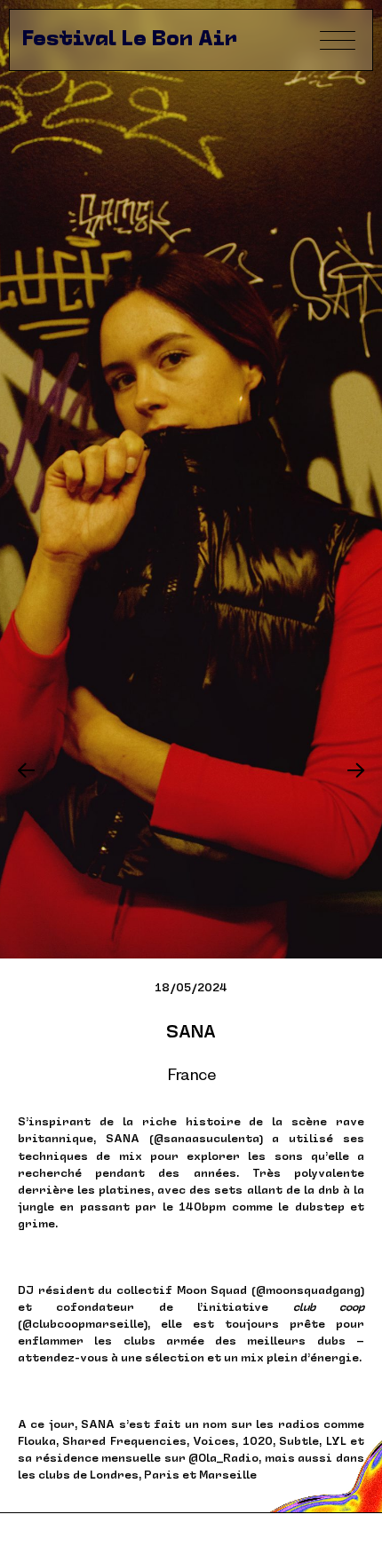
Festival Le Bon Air (129, 40)
